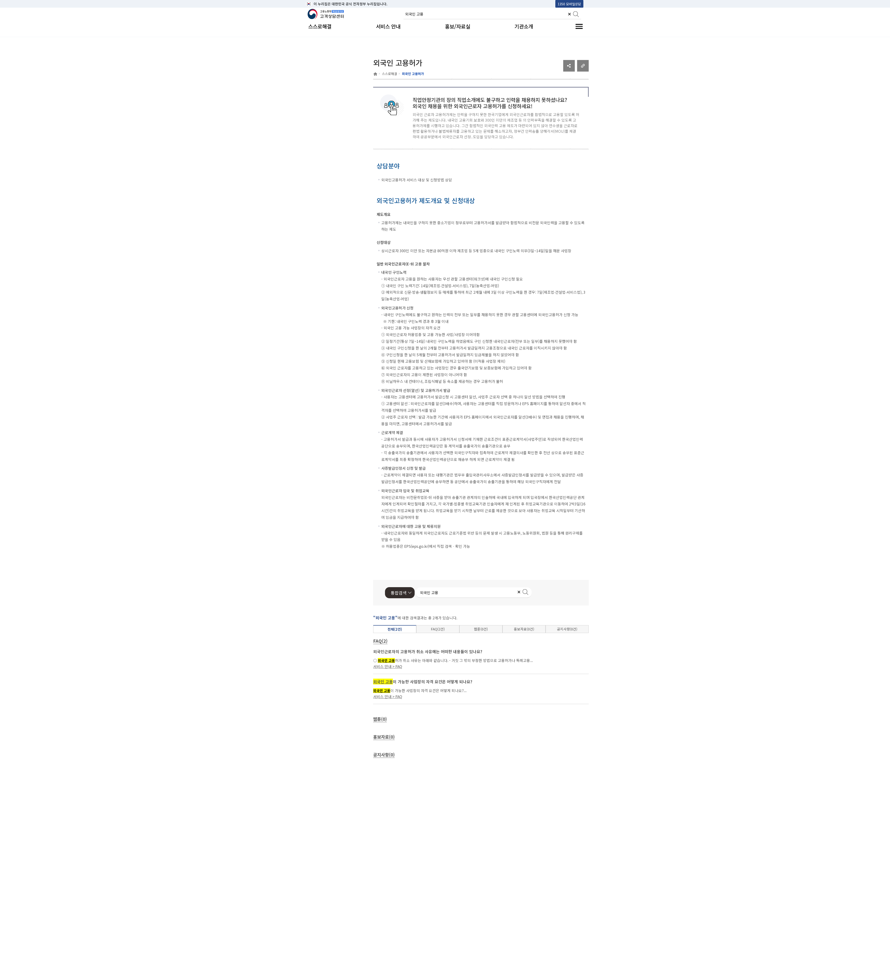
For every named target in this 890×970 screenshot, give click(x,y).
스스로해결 (389, 73)
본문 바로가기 (317, 3)
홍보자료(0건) (524, 629)
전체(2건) (395, 629)
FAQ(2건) (438, 629)
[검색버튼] (575, 14)
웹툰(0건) (481, 629)
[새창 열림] (569, 70)
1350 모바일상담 (569, 3)
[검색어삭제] (569, 14)
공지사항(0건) (567, 629)
